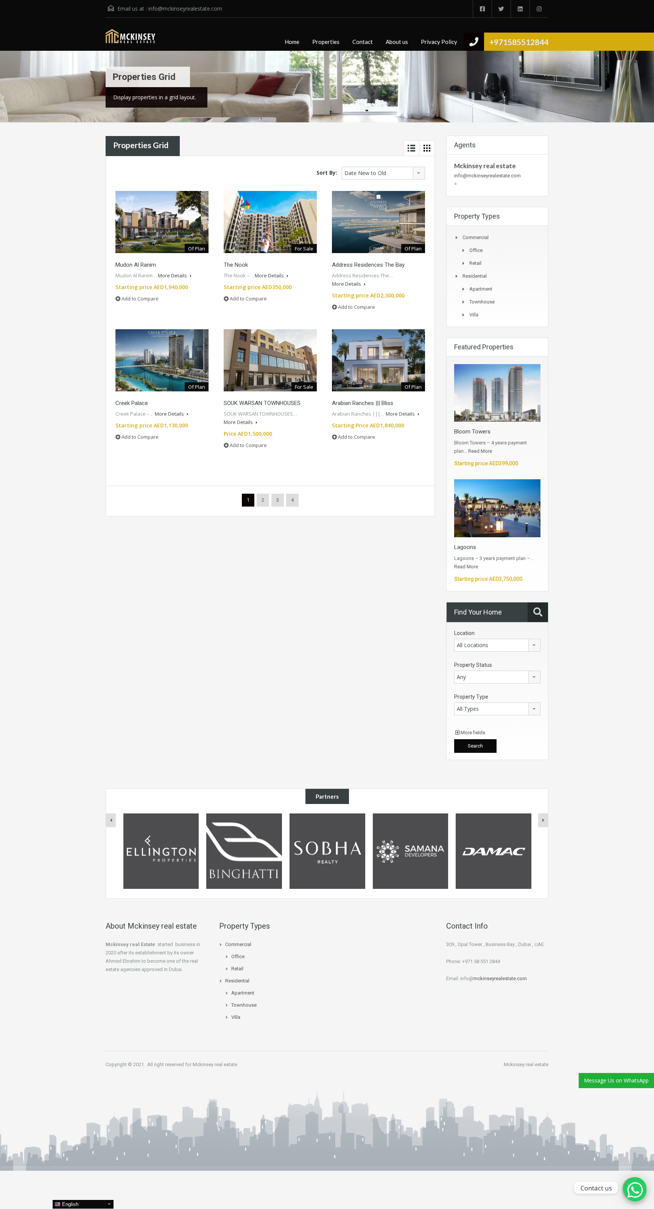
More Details (173, 275)
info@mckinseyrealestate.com (185, 8)
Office (476, 250)
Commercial (475, 237)
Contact (362, 41)
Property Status (473, 665)
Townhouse (482, 302)
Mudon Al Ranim (135, 264)
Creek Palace (131, 403)
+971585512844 (518, 42)
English (69, 1204)
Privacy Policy (439, 41)
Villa (473, 314)
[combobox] (383, 173)
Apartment (480, 289)
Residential (474, 276)
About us (397, 41)
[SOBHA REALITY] (327, 851)
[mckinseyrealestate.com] (130, 40)
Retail (475, 263)
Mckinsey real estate (485, 166)
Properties (325, 41)
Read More (480, 451)
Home (292, 41)
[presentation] (111, 820)
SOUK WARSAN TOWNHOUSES (262, 403)
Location (464, 633)
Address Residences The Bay (368, 264)
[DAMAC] (493, 851)
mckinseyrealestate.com (500, 978)
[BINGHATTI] (244, 851)
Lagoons (465, 547)
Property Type (471, 697)
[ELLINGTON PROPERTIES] (161, 851)
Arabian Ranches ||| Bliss (362, 403)
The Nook (236, 264)
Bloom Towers (472, 431)
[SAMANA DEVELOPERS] (410, 851)
